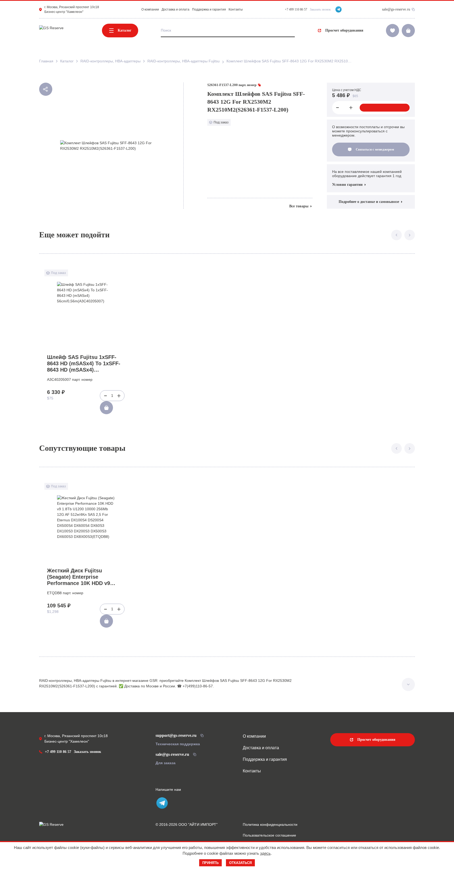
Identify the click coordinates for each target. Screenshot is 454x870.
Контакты (236, 9)
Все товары (298, 206)
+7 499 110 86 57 (58, 752)
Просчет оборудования (344, 30)
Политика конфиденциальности (270, 824)
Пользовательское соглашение (269, 835)
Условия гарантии (347, 185)
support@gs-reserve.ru (176, 735)
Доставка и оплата (175, 9)
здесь (265, 853)
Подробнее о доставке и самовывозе (369, 202)
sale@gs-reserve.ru (396, 9)
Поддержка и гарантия (209, 9)
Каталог (124, 30)
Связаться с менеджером (375, 149)
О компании (150, 9)
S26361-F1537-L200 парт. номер (231, 85)
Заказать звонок (320, 9)
